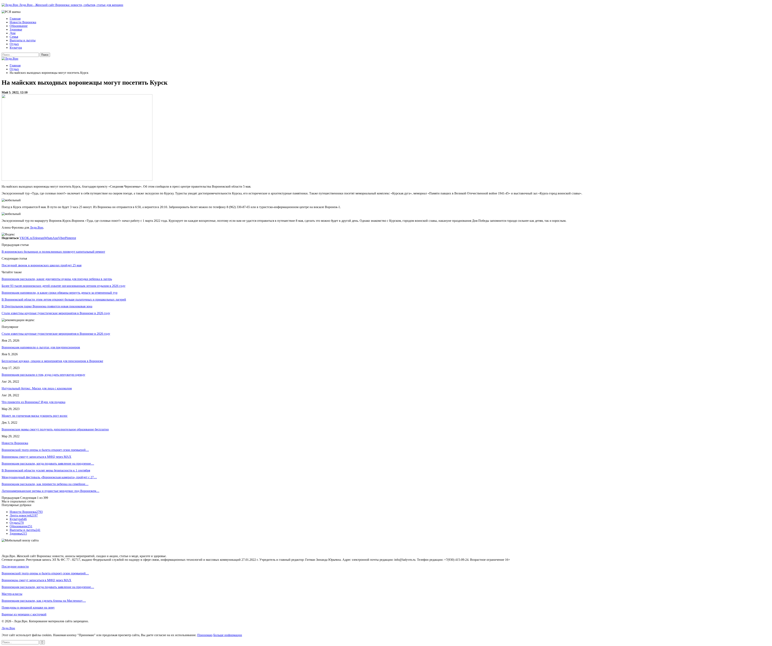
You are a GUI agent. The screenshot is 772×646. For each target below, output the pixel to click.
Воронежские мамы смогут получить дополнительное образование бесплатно (55, 429)
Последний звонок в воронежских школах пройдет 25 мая (41, 265)
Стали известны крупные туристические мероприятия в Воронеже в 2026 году (56, 333)
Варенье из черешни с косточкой (24, 614)
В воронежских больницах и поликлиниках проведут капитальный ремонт (53, 251)
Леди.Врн (36, 227)
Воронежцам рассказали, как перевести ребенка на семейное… (45, 484)
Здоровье (16, 29)
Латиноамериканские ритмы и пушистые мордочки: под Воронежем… (50, 491)
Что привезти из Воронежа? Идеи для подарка (33, 402)
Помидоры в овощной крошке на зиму (28, 607)
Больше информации (227, 635)
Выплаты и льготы (23, 40)
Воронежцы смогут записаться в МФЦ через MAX (36, 456)
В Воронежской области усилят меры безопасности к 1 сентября (46, 470)
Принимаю (205, 635)
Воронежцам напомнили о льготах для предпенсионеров (41, 347)
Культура (16, 47)
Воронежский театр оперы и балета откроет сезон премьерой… (45, 450)
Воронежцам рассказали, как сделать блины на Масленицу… (44, 600)
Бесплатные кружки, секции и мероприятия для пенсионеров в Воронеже (52, 361)
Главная (15, 18)
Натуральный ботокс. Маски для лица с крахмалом (37, 388)
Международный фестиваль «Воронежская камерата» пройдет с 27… (49, 477)
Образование (19, 26)
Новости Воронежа (23, 22)
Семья (14, 36)
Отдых (14, 44)
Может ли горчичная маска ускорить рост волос (35, 415)
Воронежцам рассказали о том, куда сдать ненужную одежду (43, 374)
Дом (12, 33)
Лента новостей (24, 515)
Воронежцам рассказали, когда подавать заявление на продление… (48, 463)
